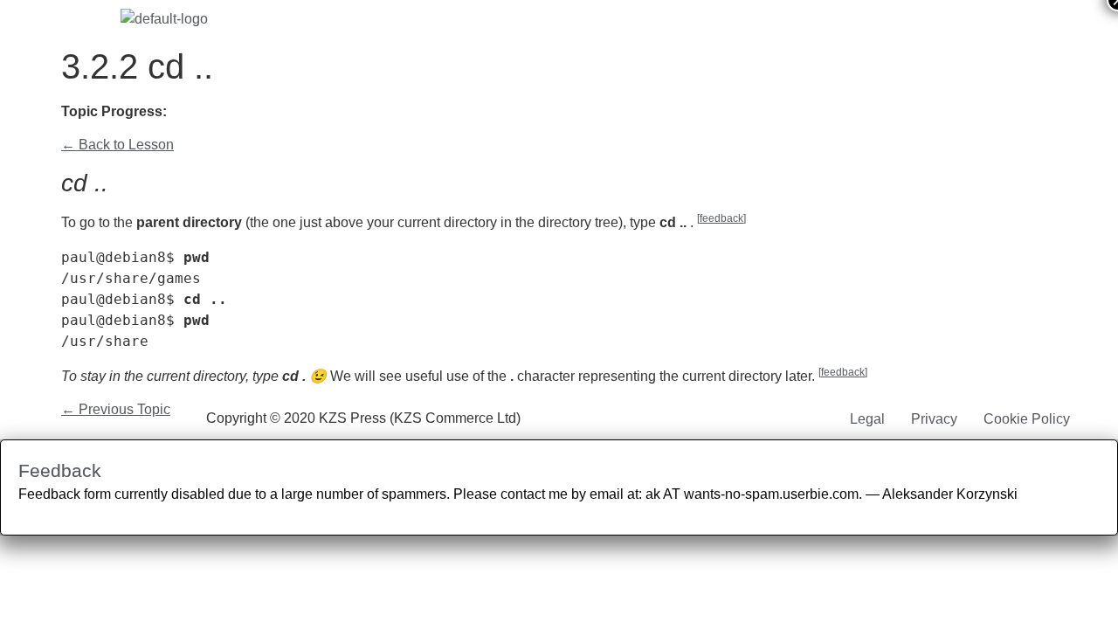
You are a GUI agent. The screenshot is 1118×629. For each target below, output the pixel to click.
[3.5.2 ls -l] (370, 113)
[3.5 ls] (330, 113)
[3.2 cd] (209, 113)
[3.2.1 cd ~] (229, 113)
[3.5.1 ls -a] (350, 113)
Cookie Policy (1026, 418)
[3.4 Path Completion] (310, 113)
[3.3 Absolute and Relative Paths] (290, 113)
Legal (867, 418)
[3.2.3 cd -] (269, 113)
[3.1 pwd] (189, 113)
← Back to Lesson (117, 144)
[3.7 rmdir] (450, 113)
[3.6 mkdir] (410, 113)
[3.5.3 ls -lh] (390, 113)
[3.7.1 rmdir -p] (469, 113)
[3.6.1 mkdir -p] (430, 113)
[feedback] (721, 218)
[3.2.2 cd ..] (249, 113)
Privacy (934, 418)
